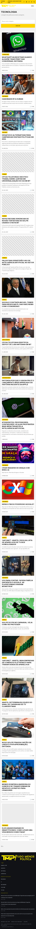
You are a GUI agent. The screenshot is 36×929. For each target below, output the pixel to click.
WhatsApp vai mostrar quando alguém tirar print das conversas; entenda (17, 59)
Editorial (3, 870)
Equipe (26, 921)
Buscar (18, 25)
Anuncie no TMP (5, 921)
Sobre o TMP (4, 865)
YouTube (3, 887)
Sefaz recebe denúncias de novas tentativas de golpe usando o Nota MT (15, 221)
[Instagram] (26, 2)
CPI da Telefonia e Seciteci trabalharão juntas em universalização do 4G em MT (16, 179)
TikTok (2, 890)
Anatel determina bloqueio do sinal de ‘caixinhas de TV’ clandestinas (17, 704)
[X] (34, 2)
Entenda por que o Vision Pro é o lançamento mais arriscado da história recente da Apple (18, 382)
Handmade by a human (12, 99)
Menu (32, 5)
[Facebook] (29, 2)
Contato (3, 868)
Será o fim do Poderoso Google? (18, 504)
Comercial (3, 873)
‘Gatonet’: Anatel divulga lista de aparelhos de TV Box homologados (17, 542)
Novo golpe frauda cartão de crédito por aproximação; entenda (16, 744)
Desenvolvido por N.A (7, 926)
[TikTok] (24, 2)
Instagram (3, 884)
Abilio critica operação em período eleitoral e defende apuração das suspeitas (17, 909)
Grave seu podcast (16, 921)
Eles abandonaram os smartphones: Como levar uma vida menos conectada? (17, 830)
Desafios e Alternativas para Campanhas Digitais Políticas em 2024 (18, 137)
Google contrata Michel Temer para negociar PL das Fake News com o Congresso (17, 304)
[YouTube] (31, 2)
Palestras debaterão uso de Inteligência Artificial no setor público (18, 262)
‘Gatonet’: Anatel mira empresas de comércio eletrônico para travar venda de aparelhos (18, 662)
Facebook (3, 879)
